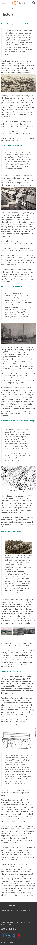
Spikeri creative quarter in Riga (12, 8)
